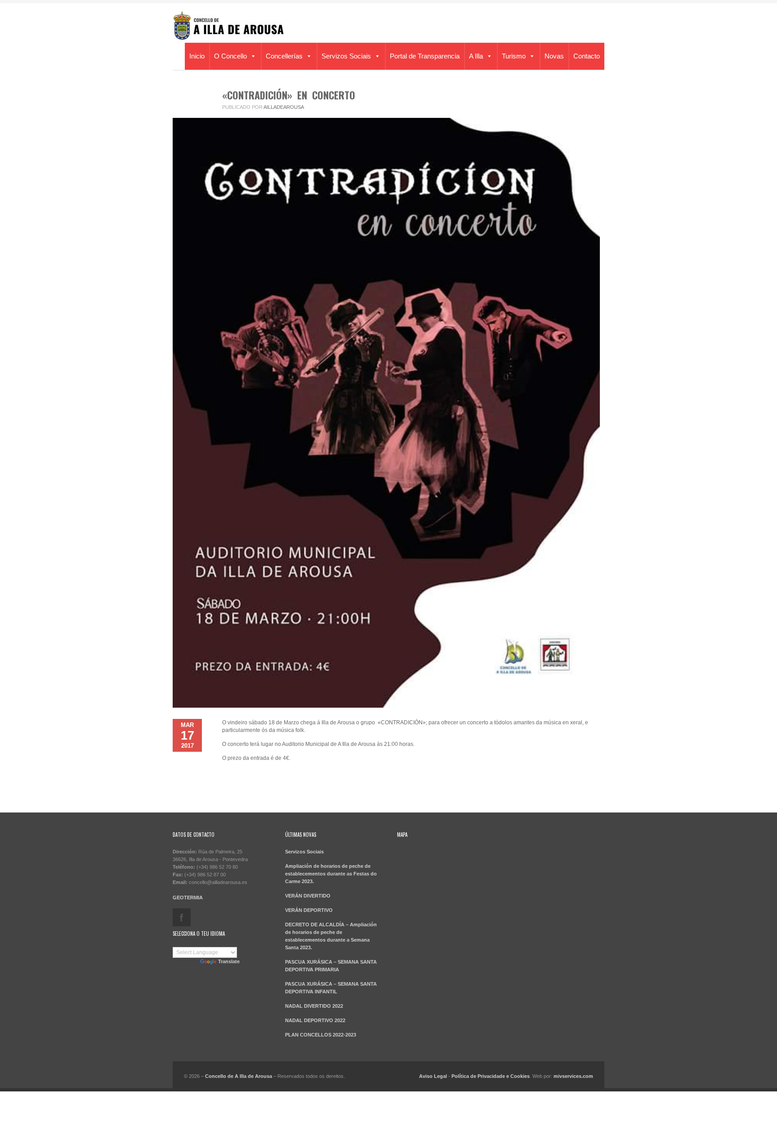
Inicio (197, 56)
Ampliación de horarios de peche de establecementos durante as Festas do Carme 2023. (331, 873)
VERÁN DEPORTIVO (309, 910)
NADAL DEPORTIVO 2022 (315, 1020)
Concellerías (284, 56)
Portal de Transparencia (425, 56)
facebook (182, 917)
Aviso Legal (433, 1076)
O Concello (230, 56)
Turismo (514, 56)
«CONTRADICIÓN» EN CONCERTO (288, 95)
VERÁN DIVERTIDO (307, 895)
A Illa (476, 56)
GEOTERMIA (188, 897)
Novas (554, 56)
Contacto (586, 56)
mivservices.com (573, 1076)
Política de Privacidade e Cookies (490, 1076)
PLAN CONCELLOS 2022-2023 (320, 1034)
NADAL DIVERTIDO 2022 (314, 1006)
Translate (229, 961)
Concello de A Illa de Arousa (238, 1076)
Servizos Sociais (346, 56)
